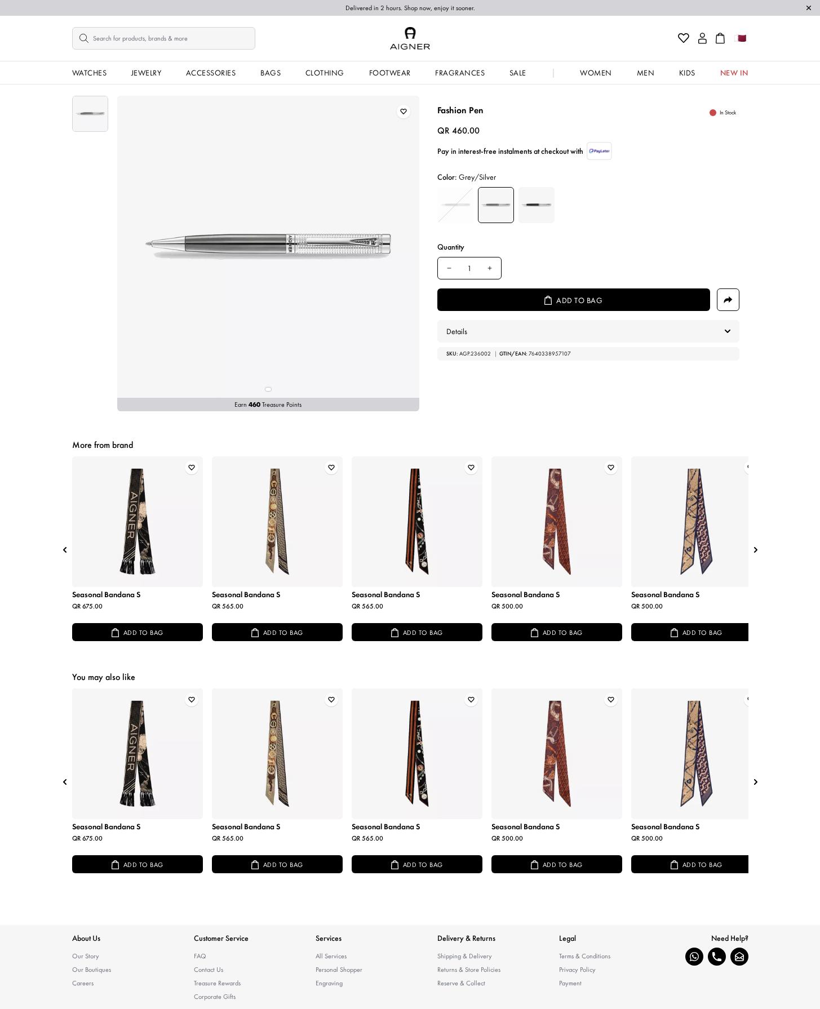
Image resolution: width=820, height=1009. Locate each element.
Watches (89, 73)
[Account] (702, 38)
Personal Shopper (339, 969)
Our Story (85, 956)
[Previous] (65, 550)
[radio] (455, 205)
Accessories (211, 73)
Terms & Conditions (584, 956)
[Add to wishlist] (403, 111)
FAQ (200, 956)
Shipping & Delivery (464, 956)
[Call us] (717, 957)
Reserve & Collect (461, 983)
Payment (570, 983)
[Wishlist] (684, 38)
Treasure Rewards (217, 983)
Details (456, 331)
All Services (331, 956)
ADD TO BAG (143, 632)
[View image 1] (90, 114)
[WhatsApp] (694, 957)
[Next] (756, 550)
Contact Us (208, 969)
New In (734, 73)
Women (596, 73)
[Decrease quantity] (449, 268)
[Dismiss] (808, 7)
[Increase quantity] (489, 268)
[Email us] (739, 957)
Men (646, 73)
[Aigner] (410, 38)
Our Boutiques (91, 969)
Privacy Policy (577, 969)
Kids (687, 73)
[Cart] (720, 38)
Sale (517, 73)
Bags (270, 73)
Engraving (329, 983)
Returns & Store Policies (468, 969)
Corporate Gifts (215, 996)
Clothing (324, 73)
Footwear (390, 73)
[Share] (728, 299)
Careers (83, 983)
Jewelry (146, 73)
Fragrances (460, 73)
